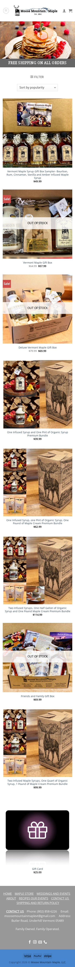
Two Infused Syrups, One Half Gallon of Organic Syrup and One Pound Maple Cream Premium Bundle (37, 609)
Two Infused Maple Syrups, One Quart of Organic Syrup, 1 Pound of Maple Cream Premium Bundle (37, 782)
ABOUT (11, 898)
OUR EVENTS (39, 898)
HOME (7, 894)
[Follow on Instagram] (35, 942)
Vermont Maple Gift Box (37, 262)
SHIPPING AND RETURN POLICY (38, 903)
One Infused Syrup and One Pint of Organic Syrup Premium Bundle (37, 434)
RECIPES (24, 898)
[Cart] (70, 11)
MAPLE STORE (24, 894)
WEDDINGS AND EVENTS (53, 894)
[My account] (64, 11)
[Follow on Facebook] (29, 942)
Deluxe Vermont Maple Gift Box (38, 347)
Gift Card (37, 869)
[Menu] (6, 11)
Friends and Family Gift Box (37, 696)
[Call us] (45, 942)
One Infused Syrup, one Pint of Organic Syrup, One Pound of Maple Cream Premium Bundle (37, 522)
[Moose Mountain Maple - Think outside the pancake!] (36, 10)
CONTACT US (60, 898)
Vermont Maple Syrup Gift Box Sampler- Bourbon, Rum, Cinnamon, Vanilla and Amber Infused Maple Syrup (38, 174)
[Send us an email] (40, 942)
